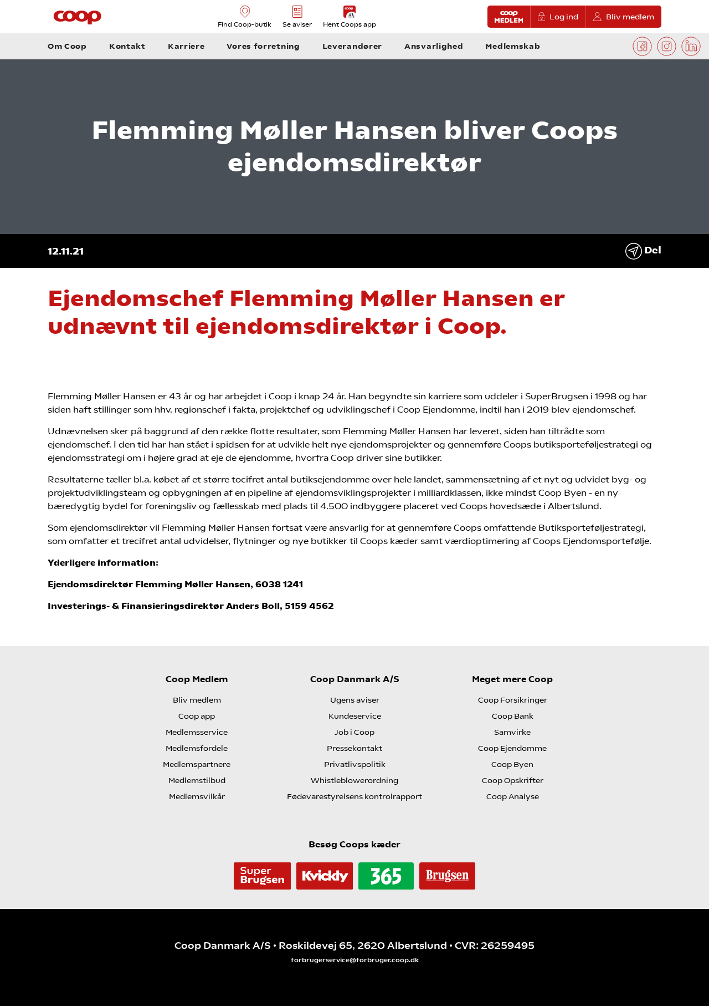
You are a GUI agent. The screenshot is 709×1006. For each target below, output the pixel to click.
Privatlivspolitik (355, 764)
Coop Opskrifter (512, 780)
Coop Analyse (512, 796)
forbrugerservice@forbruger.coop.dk (355, 960)
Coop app (196, 716)
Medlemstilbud (196, 780)
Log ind (563, 16)
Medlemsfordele (197, 748)
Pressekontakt (354, 748)
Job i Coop (354, 732)
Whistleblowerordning (354, 780)
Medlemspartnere (196, 764)
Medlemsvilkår (197, 796)
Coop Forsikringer (512, 699)
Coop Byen (512, 764)
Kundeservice (354, 716)
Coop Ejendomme (512, 748)
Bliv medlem (630, 16)
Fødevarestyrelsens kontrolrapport (354, 796)
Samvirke (512, 732)
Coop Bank (512, 716)
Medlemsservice (197, 732)
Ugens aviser (354, 699)
